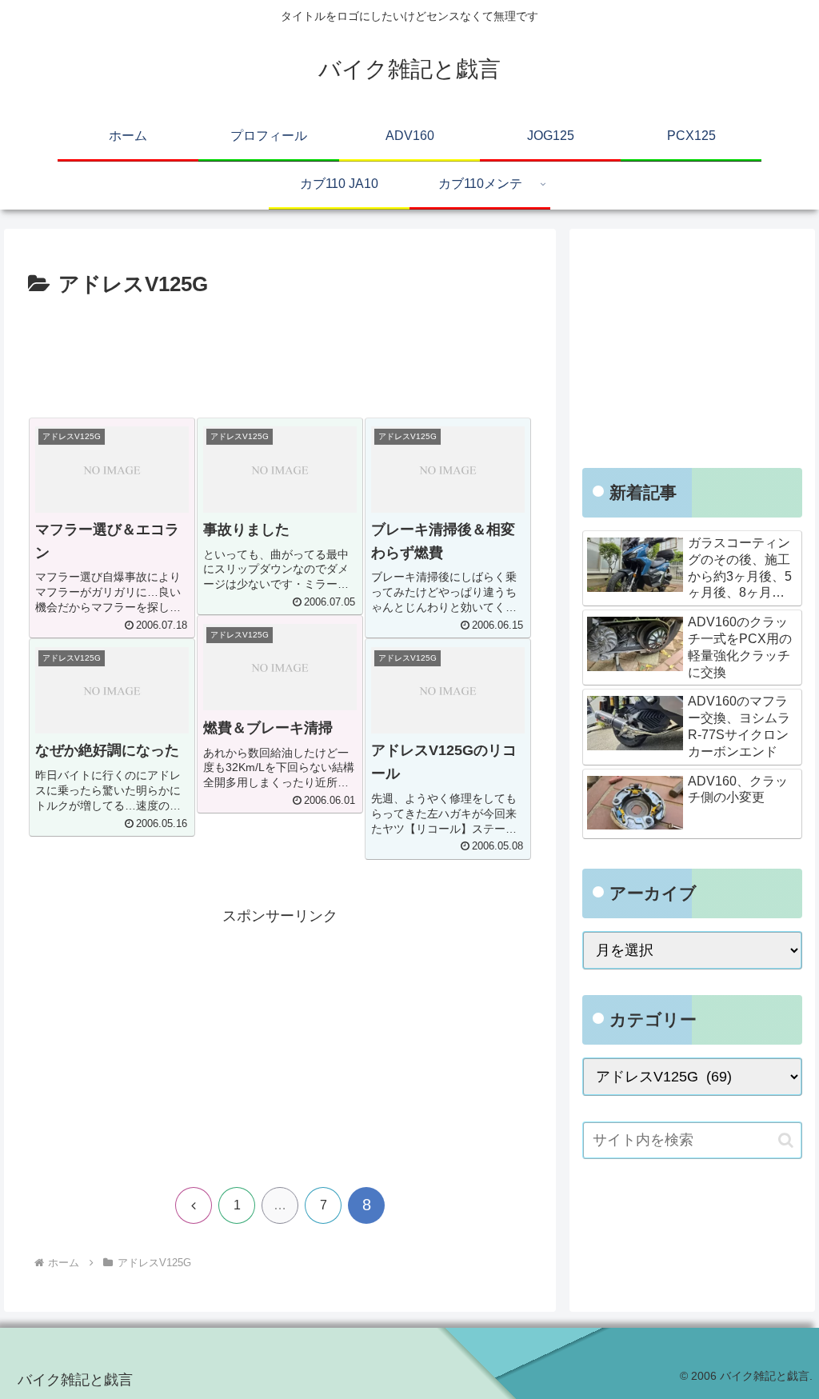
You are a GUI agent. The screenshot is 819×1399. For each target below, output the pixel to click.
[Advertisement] (280, 351)
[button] (786, 1140)
